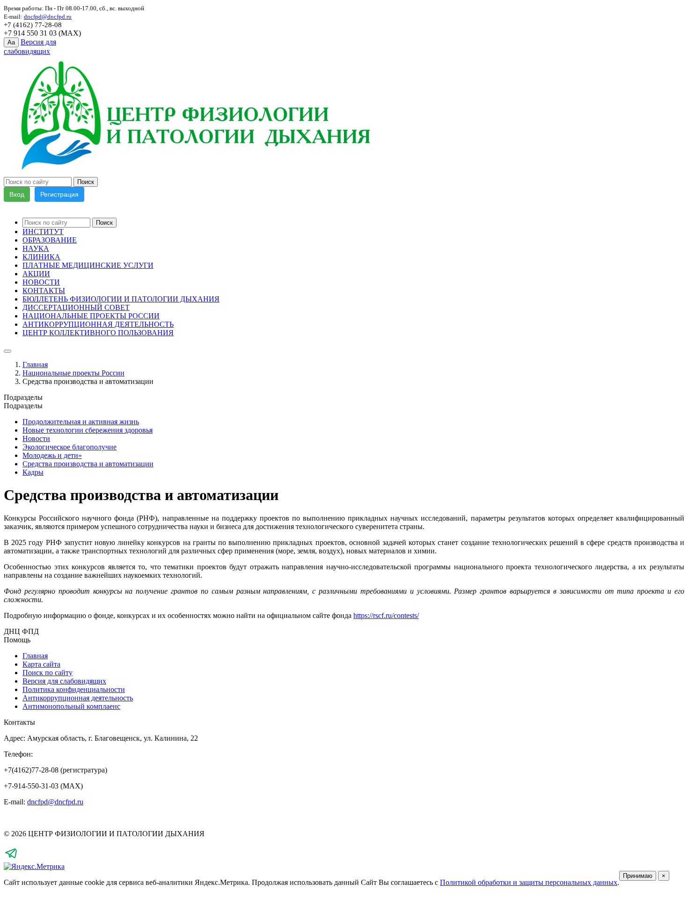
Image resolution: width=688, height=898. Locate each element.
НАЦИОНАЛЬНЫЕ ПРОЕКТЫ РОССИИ (91, 316)
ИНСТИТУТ (43, 232)
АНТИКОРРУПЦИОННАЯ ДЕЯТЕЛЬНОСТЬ (98, 324)
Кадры (33, 472)
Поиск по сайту (47, 673)
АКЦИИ (36, 274)
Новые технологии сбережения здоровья (87, 430)
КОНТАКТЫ (43, 290)
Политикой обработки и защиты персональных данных (528, 882)
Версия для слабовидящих (64, 681)
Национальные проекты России (73, 373)
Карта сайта (41, 664)
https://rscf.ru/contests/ (386, 615)
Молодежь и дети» (52, 455)
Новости (36, 438)
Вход (16, 194)
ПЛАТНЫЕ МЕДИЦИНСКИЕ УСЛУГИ (88, 265)
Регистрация (59, 194)
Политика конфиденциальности (73, 689)
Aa (11, 42)
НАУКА (35, 248)
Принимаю (637, 875)
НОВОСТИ (41, 282)
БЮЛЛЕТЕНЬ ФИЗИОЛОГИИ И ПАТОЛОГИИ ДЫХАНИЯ (121, 299)
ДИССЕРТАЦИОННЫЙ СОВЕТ (76, 307)
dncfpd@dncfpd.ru (55, 802)
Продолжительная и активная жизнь (80, 422)
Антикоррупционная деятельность (77, 698)
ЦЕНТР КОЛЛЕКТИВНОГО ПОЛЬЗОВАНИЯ (98, 333)
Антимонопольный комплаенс (71, 706)
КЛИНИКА (41, 257)
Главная (35, 364)
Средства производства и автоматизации (88, 464)
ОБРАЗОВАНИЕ (49, 240)
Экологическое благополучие (69, 447)
